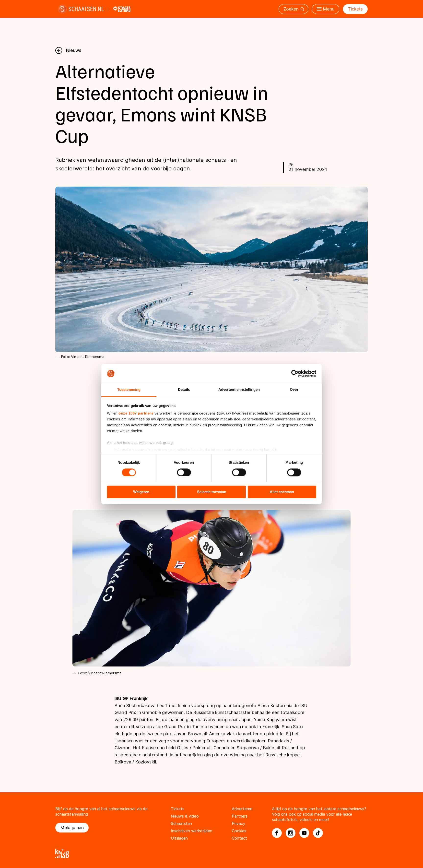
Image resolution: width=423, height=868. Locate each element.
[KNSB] (211, 853)
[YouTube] (304, 833)
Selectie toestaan (211, 492)
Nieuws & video (185, 816)
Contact (239, 838)
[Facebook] (277, 833)
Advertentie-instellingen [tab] (239, 390)
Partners (239, 816)
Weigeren (141, 492)
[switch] (184, 472)
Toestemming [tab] (129, 390)
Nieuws (74, 50)
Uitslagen (179, 838)
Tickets (355, 9)
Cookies (239, 830)
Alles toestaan (282, 492)
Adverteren (242, 808)
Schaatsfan (181, 823)
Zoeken (290, 9)
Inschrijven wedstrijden (191, 830)
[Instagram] (290, 833)
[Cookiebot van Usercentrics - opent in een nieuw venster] (294, 373)
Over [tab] (294, 390)
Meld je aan (72, 827)
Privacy (238, 823)
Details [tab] (184, 390)
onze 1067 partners (135, 413)
